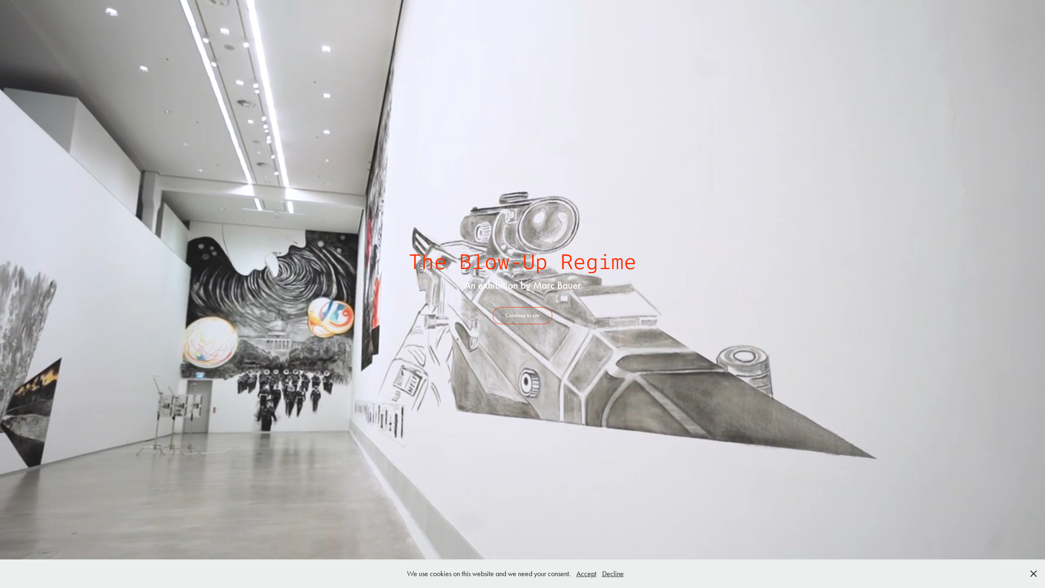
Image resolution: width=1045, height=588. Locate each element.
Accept (586, 573)
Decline (613, 573)
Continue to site (522, 315)
